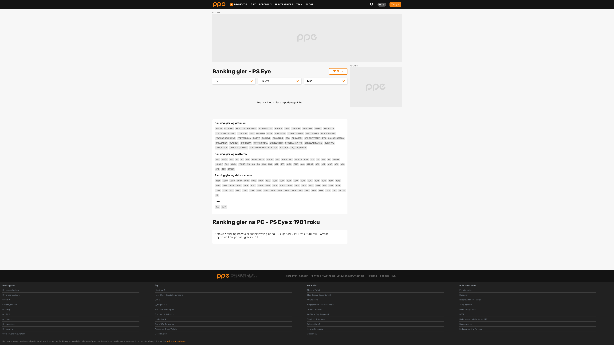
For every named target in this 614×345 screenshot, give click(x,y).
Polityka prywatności (322, 275)
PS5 (217, 159)
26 (339, 190)
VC (248, 164)
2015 (324, 181)
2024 (260, 181)
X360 (284, 159)
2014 (331, 181)
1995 (338, 185)
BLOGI (309, 4)
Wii (290, 159)
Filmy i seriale (284, 4)
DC (258, 164)
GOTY (224, 207)
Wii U (261, 159)
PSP (306, 159)
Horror (278, 128)
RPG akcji (297, 138)
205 (334, 190)
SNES (289, 164)
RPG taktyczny (312, 138)
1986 (272, 190)
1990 (245, 190)
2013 (338, 181)
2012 (218, 185)
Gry (253, 4)
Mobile (219, 164)
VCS (343, 164)
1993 (224, 190)
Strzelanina (276, 143)
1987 (265, 190)
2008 (245, 185)
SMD (296, 164)
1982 (300, 190)
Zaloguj (395, 4)
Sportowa (246, 143)
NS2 (231, 159)
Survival (329, 143)
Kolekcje (329, 128)
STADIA (269, 159)
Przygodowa (244, 138)
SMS (302, 164)
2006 (260, 185)
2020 (289, 181)
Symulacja (221, 148)
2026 (246, 181)
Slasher (233, 143)
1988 (258, 190)
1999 (311, 185)
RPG (288, 138)
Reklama (372, 275)
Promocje (240, 4)
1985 (279, 190)
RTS (324, 138)
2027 (239, 181)
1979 (321, 190)
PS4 (247, 159)
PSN (323, 159)
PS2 (227, 164)
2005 (267, 185)
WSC (330, 164)
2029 (225, 181)
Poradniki (265, 4)
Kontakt (303, 275)
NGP (324, 164)
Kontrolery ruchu (225, 133)
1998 (317, 185)
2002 (289, 185)
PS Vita (298, 159)
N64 (270, 164)
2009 (238, 185)
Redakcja (383, 275)
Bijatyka (229, 128)
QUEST (231, 169)
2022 (275, 181)
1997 (324, 185)
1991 (238, 190)
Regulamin (291, 275)
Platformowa (328, 133)
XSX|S (224, 159)
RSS (393, 275)
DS (318, 159)
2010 (231, 185)
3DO (224, 169)
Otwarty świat (295, 133)
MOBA (269, 133)
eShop (336, 159)
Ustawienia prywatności (350, 275)
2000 (303, 185)
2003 (282, 185)
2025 (253, 181)
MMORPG (260, 133)
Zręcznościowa (298, 148)
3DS (312, 159)
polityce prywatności (176, 341)
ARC (217, 169)
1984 (286, 190)
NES (282, 164)
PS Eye (256, 138)
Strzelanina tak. (313, 143)
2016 (317, 181)
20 (217, 195)
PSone (242, 164)
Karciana (307, 128)
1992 (231, 190)
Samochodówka (336, 138)
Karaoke (296, 128)
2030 (218, 181)
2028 (232, 181)
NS (237, 159)
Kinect (318, 128)
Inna (287, 128)
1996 (331, 185)
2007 (253, 185)
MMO (251, 133)
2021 (282, 181)
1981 (307, 190)
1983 (293, 190)
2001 (296, 185)
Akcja (219, 128)
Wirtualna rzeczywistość (263, 148)
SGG (336, 164)
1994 (218, 190)
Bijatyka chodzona (246, 128)
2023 (268, 181)
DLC (217, 207)
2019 (296, 181)
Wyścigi (284, 148)
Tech (299, 4)
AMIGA (310, 164)
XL (329, 159)
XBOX (233, 164)
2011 (224, 185)
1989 (251, 190)
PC (242, 159)
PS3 (277, 159)
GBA (264, 164)
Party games (312, 133)
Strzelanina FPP (293, 143)
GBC (317, 164)
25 (344, 190)
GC (253, 164)
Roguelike (278, 138)
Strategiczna (260, 143)
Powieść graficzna (225, 138)
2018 (303, 181)
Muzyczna (280, 133)
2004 (274, 185)
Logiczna (242, 133)
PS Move (266, 138)
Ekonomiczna (265, 128)
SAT (276, 164)
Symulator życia (239, 148)
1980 (314, 190)
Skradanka (221, 143)
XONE (254, 159)
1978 (328, 190)
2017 (310, 181)
